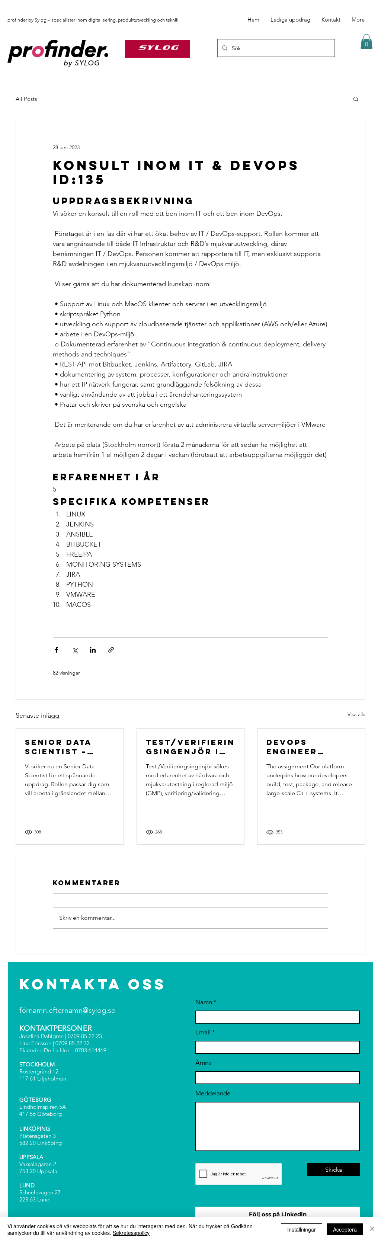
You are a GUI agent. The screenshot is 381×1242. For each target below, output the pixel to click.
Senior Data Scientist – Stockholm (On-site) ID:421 (67, 746)
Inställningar (301, 1229)
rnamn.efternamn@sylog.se (70, 1010)
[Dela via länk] (111, 649)
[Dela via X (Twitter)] (74, 649)
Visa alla (356, 714)
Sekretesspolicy (131, 1232)
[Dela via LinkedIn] (92, 649)
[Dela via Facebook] (56, 649)
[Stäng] (372, 1229)
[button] (366, 41)
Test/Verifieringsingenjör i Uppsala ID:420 (190, 746)
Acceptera (345, 1229)
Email (203, 1032)
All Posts (26, 98)
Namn (203, 1002)
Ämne (203, 1063)
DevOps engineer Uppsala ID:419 (307, 746)
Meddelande (212, 1093)
